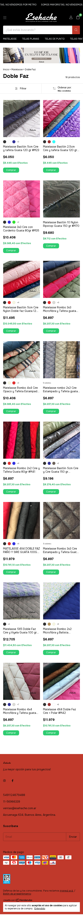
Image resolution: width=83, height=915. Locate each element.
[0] (78, 17)
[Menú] (5, 17)
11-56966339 (11, 801)
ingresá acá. (67, 890)
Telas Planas (30, 38)
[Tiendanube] (18, 901)
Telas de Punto (54, 38)
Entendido (39, 908)
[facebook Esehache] (12, 780)
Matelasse (10, 38)
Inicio (6, 69)
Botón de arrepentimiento (17, 893)
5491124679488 (14, 795)
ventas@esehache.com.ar (19, 808)
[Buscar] (76, 30)
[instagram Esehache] (4, 780)
